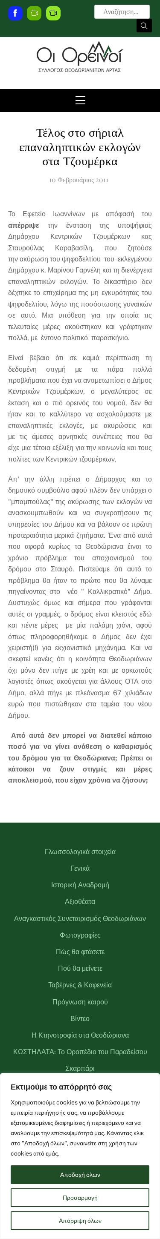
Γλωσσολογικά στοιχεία (80, 852)
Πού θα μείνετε (80, 968)
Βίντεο (80, 1019)
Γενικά (80, 868)
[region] (80, 1156)
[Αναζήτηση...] (144, 25)
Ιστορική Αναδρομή (80, 885)
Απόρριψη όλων (80, 1220)
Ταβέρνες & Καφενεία (80, 985)
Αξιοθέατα (80, 902)
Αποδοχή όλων (80, 1174)
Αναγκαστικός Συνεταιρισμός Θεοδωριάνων (80, 919)
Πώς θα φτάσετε (80, 952)
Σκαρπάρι (80, 1068)
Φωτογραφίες (80, 935)
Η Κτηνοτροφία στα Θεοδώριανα (80, 1035)
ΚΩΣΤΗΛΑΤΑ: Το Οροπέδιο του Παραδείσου (80, 1052)
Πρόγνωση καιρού (80, 1002)
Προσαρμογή (80, 1197)
